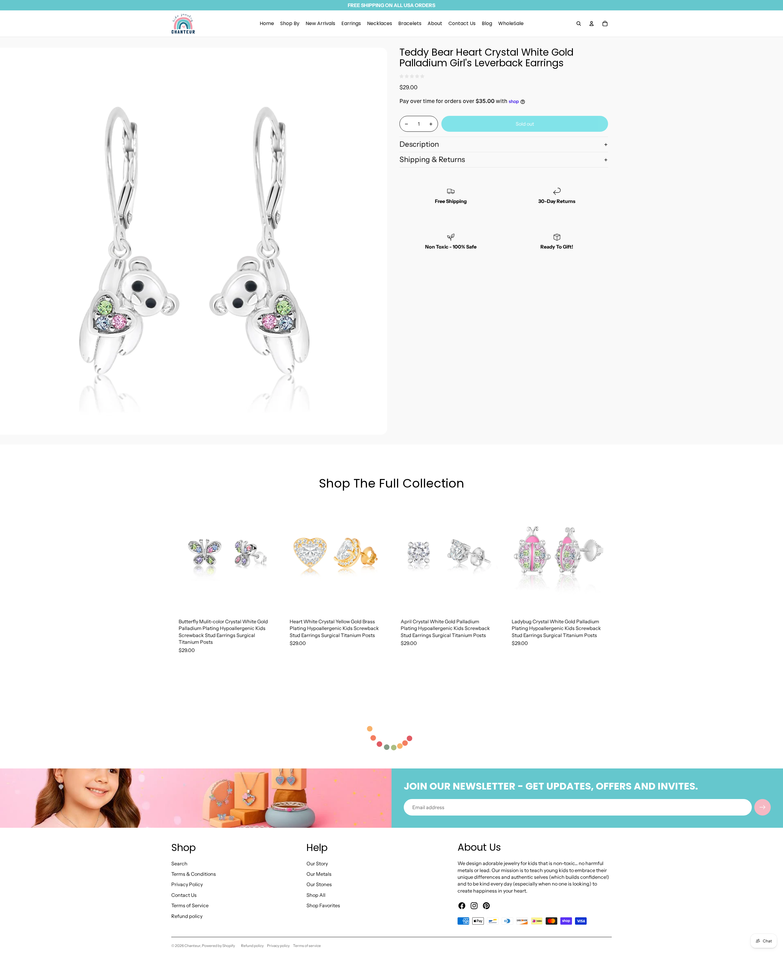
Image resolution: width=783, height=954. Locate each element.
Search (179, 863)
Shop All (315, 895)
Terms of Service (190, 905)
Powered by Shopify (218, 945)
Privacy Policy (187, 884)
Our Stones (319, 884)
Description (419, 144)
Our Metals (319, 874)
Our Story (317, 863)
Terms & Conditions (193, 874)
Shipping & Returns (432, 159)
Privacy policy (278, 945)
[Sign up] (762, 807)
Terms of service (307, 945)
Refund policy (186, 916)
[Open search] (578, 23)
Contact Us (184, 895)
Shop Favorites (323, 905)
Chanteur (192, 945)
